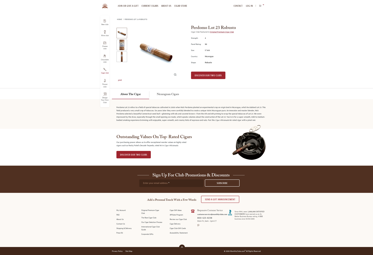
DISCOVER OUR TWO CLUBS (133, 155)
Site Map (128, 251)
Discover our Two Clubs (208, 75)
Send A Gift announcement (220, 199)
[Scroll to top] (182, 247)
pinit (120, 80)
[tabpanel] (186, 114)
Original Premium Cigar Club (222, 32)
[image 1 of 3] (121, 33)
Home (120, 19)
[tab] (130, 94)
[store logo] (104, 4)
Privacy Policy (117, 251)
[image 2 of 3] (121, 45)
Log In (249, 6)
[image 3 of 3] (121, 57)
